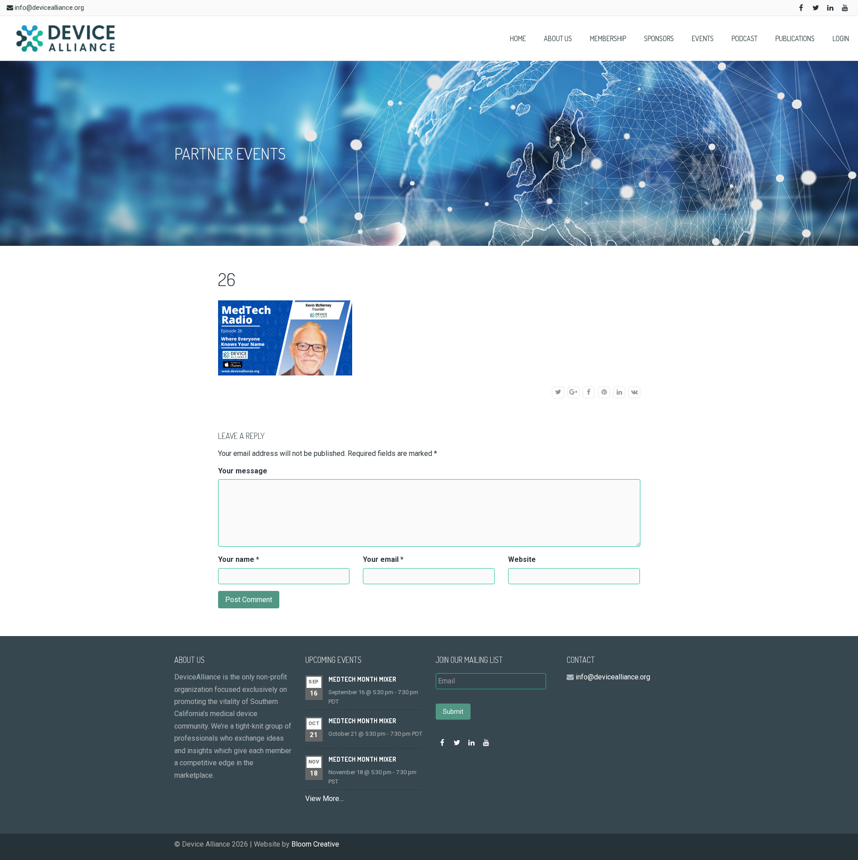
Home (518, 38)
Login (841, 38)
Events (703, 38)
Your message (242, 471)
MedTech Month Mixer (362, 679)
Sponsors (659, 38)
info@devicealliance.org (49, 8)
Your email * (383, 559)
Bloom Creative (315, 844)
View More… (324, 798)
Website (522, 559)
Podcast (744, 38)
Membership (608, 38)
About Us (558, 38)
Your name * (238, 559)
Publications (795, 38)
